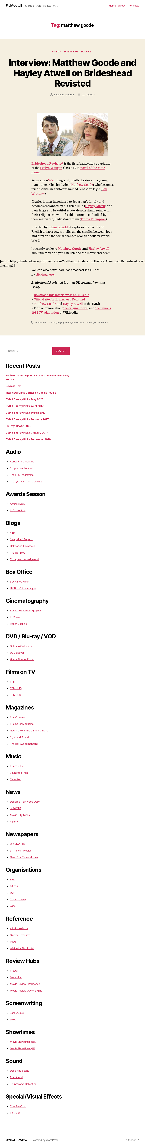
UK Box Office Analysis (23, 588)
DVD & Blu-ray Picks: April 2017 (25, 405)
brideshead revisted (45, 322)
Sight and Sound (19, 737)
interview (77, 322)
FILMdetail (14, 5)
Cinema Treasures (20, 935)
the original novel (75, 308)
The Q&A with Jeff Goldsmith (26, 481)
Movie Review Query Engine (26, 990)
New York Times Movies (24, 857)
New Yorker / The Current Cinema (29, 730)
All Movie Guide (19, 928)
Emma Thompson (93, 219)
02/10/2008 (88, 94)
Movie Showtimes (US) (23, 1048)
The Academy (18, 899)
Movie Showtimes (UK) (23, 1041)
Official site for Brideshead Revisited (59, 299)
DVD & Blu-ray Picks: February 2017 (27, 419)
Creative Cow (18, 1106)
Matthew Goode (82, 185)
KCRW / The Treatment (23, 461)
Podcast (87, 51)
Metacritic (16, 977)
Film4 (13, 681)
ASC (12, 879)
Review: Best (13, 386)
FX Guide (15, 1112)
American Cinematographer (25, 610)
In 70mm (15, 617)
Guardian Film (17, 843)
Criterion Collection (21, 646)
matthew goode (91, 322)
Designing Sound (19, 1070)
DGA (12, 892)
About (121, 5)
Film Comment (18, 717)
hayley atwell (64, 322)
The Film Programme (22, 474)
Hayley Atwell (95, 206)
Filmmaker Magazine (22, 723)
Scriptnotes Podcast (21, 468)
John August (17, 1012)
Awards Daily (17, 503)
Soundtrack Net (19, 772)
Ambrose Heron (65, 94)
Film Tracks (16, 766)
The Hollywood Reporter (24, 743)
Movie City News (20, 815)
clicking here (45, 275)
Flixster (14, 970)
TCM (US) (16, 694)
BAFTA (14, 886)
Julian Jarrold (58, 227)
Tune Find (15, 779)
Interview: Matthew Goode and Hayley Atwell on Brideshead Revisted (73, 73)
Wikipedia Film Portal (22, 948)
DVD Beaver (17, 652)
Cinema (56, 51)
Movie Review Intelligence (25, 983)
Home (112, 5)
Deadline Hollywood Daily (25, 801)
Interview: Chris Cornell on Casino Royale (31, 392)
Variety (14, 821)
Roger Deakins (18, 623)
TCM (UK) (16, 688)
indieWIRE (15, 808)
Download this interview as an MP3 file (61, 295)
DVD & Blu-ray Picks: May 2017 (24, 399)
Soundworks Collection (23, 1084)
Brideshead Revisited (47, 164)
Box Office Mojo (19, 581)
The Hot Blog (17, 552)
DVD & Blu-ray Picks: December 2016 (28, 439)
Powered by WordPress (44, 1140)
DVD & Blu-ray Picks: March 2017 (26, 412)
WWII (52, 180)
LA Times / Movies (20, 850)
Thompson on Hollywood (24, 559)
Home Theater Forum (22, 659)
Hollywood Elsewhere (22, 546)
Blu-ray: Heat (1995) (18, 425)
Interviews (133, 5)
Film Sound (16, 1077)
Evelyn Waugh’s (51, 168)
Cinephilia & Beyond (21, 539)
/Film (12, 532)
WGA (13, 906)
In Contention (17, 510)
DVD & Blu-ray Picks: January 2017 (27, 432)
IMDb (13, 941)
